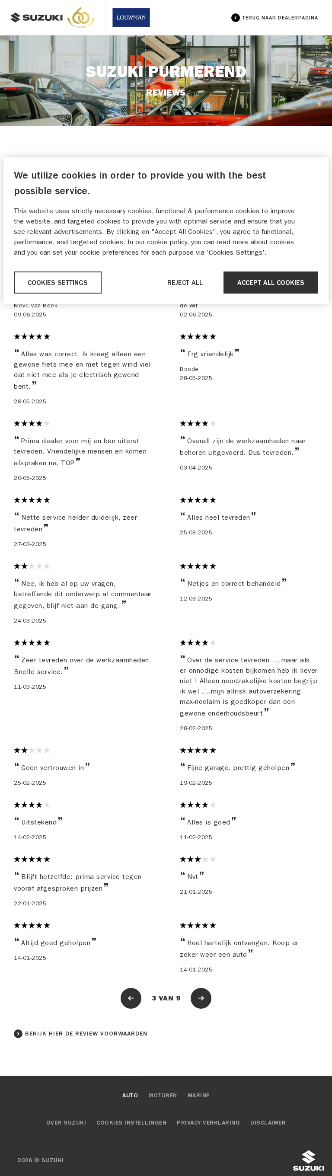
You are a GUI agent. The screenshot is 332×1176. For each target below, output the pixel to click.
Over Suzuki (66, 1122)
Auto (130, 1095)
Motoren (162, 1095)
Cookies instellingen (131, 1122)
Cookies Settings (58, 282)
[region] (166, 230)
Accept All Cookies (270, 282)
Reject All (185, 282)
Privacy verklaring (208, 1122)
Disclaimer (268, 1122)
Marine (199, 1095)
